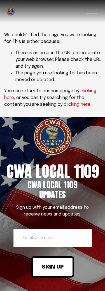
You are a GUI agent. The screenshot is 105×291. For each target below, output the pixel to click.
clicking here (77, 104)
